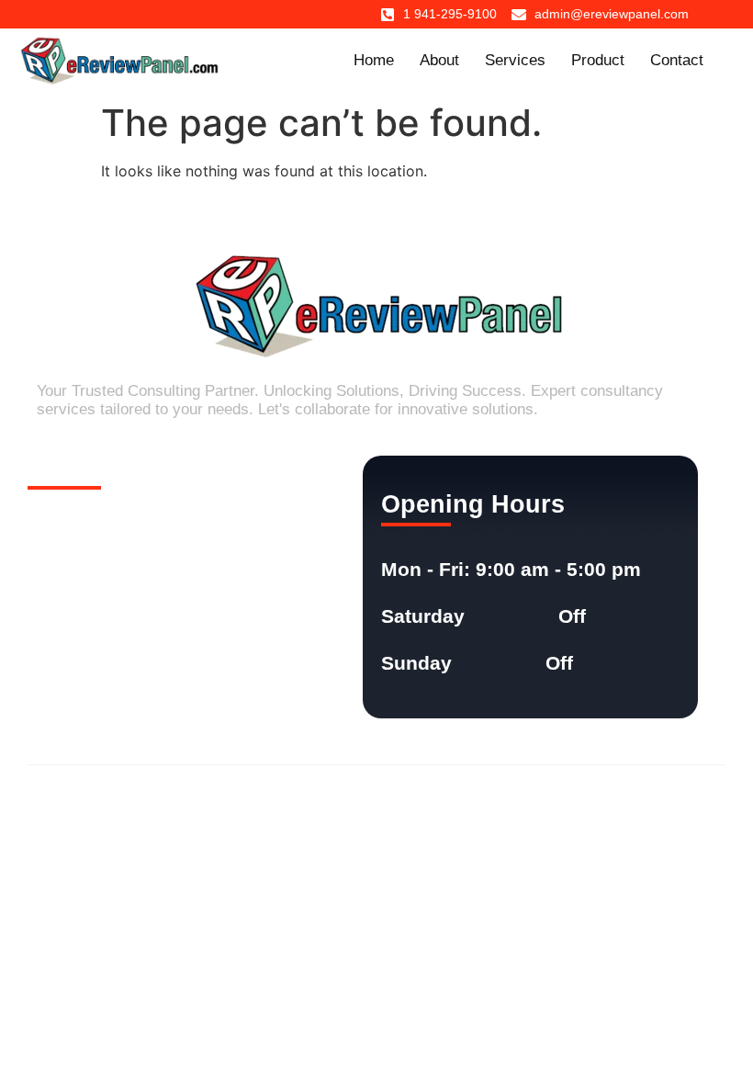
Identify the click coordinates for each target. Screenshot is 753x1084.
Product (597, 60)
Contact (676, 60)
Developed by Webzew (658, 799)
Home (374, 60)
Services (515, 60)
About (439, 60)
